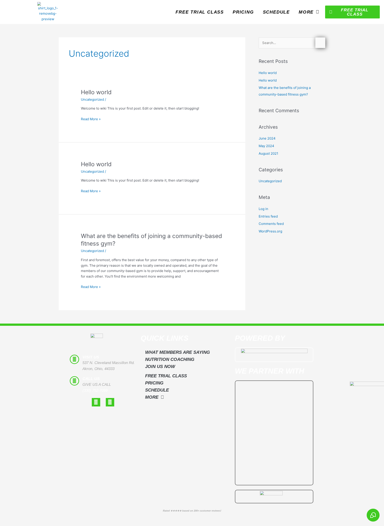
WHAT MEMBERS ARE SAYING (177, 352)
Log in (263, 209)
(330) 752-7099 (95, 390)
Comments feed (271, 224)
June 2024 (267, 138)
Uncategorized (92, 99)
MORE (306, 12)
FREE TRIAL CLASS (200, 12)
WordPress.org (270, 231)
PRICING (243, 12)
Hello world (96, 92)
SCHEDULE (276, 12)
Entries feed (268, 216)
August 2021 (268, 153)
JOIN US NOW (160, 366)
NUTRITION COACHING (169, 359)
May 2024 (266, 146)
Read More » (91, 118)
